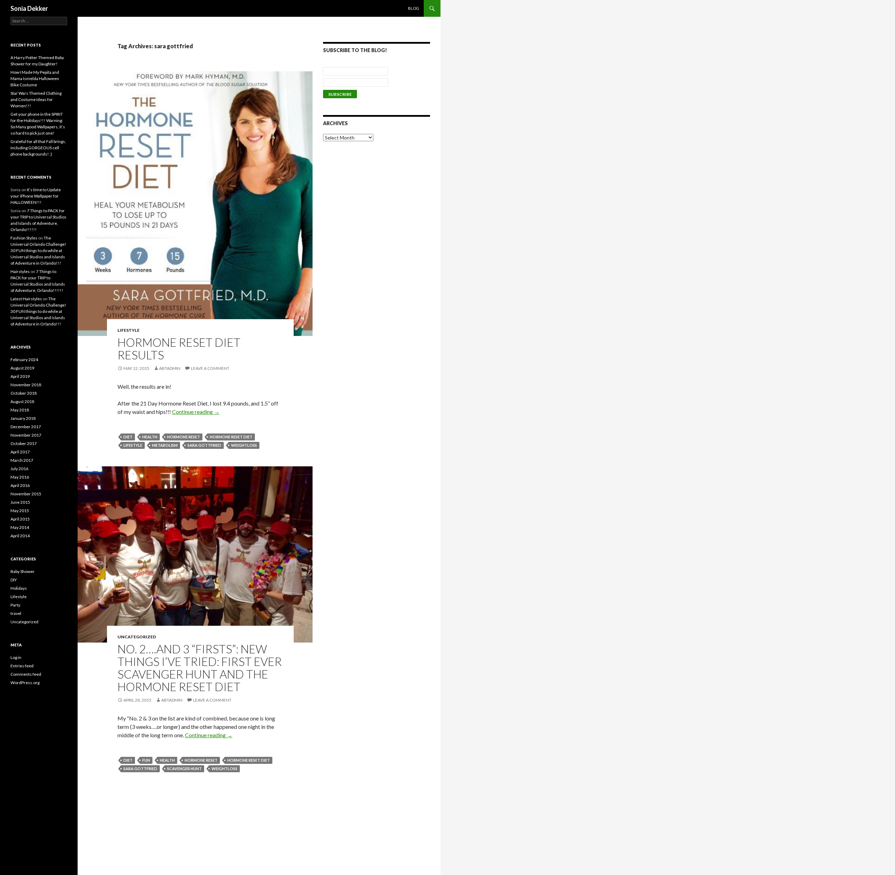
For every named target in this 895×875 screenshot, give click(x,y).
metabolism (165, 445)
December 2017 (25, 426)
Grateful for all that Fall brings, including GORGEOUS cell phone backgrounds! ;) (38, 148)
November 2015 (25, 493)
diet (128, 437)
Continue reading (196, 411)
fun (146, 760)
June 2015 (20, 502)
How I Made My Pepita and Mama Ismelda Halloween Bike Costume (34, 78)
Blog (413, 8)
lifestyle (132, 445)
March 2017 (21, 460)
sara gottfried (204, 445)
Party (15, 605)
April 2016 (20, 485)
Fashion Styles (23, 238)
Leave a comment (210, 368)
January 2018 (23, 418)
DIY (13, 579)
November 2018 (25, 384)
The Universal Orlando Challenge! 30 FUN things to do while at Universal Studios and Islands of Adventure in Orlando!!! (38, 250)
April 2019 (20, 376)
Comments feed (25, 674)
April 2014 (20, 535)
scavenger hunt (184, 768)
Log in (15, 657)
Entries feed (22, 665)
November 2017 (25, 435)
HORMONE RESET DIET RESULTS (179, 348)
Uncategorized (136, 636)
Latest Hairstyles (26, 298)
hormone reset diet (231, 437)
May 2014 (19, 527)
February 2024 (24, 359)
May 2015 (19, 510)
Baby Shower (22, 571)
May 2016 (19, 477)
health (149, 437)
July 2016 (19, 468)
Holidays (18, 588)
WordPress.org (25, 682)
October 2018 (23, 393)
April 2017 (20, 451)
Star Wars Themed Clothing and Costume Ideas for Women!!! (36, 99)
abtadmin (169, 368)
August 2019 (22, 368)
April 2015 (20, 519)
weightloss (244, 445)
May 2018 (19, 410)
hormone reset (183, 437)
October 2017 (23, 443)
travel (15, 613)
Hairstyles (20, 271)
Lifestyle (128, 330)
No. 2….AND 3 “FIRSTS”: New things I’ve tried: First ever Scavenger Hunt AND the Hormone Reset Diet (199, 668)
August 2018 (22, 401)
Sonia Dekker (29, 8)
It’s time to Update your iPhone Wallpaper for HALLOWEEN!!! (35, 196)
